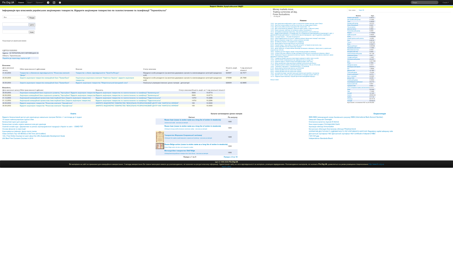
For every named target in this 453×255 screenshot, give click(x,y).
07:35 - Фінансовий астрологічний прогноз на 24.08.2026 (287, 43)
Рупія (348, 36)
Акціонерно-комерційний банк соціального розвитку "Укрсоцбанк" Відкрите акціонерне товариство (57, 92)
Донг (348, 61)
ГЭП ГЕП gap (314, 136)
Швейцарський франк (353, 67)
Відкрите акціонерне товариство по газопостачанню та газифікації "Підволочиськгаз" (128, 98)
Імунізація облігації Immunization (321, 126)
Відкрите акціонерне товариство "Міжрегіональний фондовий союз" (102, 82)
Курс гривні (352, 10)
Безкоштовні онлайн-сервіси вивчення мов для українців (24, 124)
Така (348, 21)
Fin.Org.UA (8, 2)
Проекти (39, 2)
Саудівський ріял (352, 57)
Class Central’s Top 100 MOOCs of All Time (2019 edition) (24, 133)
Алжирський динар (352, 17)
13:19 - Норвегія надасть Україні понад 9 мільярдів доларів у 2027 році (291, 61)
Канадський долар (352, 23)
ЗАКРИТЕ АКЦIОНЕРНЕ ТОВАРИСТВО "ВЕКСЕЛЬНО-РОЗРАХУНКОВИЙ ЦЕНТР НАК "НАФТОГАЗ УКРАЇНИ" (137, 103)
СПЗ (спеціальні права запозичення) (358, 87)
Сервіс (445, 2)
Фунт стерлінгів (351, 76)
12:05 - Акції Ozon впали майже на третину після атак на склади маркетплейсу (294, 25)
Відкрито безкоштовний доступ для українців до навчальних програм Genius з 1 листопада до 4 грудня (42, 117)
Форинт (349, 33)
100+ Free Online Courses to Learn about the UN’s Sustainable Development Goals (33, 136)
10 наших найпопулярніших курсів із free (18, 119)
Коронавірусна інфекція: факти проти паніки (19, 131)
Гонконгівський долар (353, 31)
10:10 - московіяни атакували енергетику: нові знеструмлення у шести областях (295, 32)
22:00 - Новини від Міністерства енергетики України (286, 71)
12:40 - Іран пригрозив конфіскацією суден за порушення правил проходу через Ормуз (297, 23)
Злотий (349, 93)
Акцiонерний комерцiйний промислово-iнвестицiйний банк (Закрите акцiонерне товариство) (55, 98)
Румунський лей (352, 84)
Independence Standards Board (321, 138)
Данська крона (351, 29)
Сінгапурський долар (353, 59)
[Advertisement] (241, 27)
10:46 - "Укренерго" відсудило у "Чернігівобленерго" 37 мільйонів (290, 66)
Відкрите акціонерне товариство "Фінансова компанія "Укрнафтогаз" (46, 103)
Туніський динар (352, 72)
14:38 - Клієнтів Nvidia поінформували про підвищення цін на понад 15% (292, 60)
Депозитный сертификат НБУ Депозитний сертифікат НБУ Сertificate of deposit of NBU (342, 133)
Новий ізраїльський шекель (355, 38)
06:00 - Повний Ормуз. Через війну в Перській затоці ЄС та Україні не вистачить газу (296, 45)
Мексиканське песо (353, 50)
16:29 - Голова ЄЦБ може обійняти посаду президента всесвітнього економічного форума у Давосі (300, 53)
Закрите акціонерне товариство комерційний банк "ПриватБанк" (44, 77)
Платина (349, 99)
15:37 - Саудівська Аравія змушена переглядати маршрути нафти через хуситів (295, 58)
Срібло (349, 97)
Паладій (349, 101)
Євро (348, 89)
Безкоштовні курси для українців (14, 122)
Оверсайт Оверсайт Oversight (320, 119)
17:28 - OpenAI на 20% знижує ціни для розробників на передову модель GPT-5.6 (295, 75)
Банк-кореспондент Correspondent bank (324, 124)
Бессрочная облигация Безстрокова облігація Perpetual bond (332, 129)
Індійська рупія (351, 34)
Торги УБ (361, 10)
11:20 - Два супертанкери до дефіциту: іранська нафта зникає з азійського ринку (295, 28)
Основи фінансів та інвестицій (14, 129)
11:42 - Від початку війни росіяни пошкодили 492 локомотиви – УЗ (290, 27)
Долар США (350, 78)
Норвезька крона (352, 55)
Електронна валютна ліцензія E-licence (324, 122)
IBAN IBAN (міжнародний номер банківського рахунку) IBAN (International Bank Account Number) (346, 117)
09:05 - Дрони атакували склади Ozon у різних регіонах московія (290, 40)
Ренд (348, 63)
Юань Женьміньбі (352, 25)
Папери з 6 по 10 (230, 157)
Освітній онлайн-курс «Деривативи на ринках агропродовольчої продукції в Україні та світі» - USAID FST (42, 126)
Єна (348, 40)
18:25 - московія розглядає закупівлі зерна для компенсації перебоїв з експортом (295, 73)
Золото (349, 95)
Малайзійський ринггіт (353, 48)
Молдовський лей (352, 51)
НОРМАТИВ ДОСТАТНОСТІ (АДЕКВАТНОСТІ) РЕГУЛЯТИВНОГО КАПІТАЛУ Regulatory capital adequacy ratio (351, 131)
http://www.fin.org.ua (376, 164)
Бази (29, 2)
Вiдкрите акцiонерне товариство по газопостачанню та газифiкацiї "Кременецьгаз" (127, 92)
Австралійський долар (354, 19)
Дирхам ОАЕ (351, 70)
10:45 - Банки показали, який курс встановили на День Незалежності (291, 30)
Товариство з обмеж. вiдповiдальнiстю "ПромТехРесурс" (97, 73)
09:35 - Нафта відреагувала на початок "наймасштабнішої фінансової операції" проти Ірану (298, 38)
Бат (348, 68)
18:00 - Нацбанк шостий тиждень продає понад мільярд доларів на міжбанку (293, 51)
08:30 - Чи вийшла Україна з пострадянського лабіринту (287, 41)
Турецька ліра (351, 85)
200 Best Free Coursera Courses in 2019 (17, 138)
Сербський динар (352, 80)
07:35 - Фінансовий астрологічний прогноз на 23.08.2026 (287, 68)
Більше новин (275, 80)
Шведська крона (352, 65)
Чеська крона (351, 27)
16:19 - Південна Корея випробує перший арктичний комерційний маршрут (293, 76)
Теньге (349, 42)
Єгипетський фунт (352, 74)
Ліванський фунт (352, 46)
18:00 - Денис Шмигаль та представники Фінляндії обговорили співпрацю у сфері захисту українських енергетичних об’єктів (301, 49)
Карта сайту (226, 166)
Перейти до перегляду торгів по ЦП (16, 58)
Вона (348, 44)
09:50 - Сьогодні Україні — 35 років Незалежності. (285, 37)
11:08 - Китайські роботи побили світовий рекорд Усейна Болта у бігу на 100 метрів (295, 65)
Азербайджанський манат (355, 82)
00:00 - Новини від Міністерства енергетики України (286, 46)
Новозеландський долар (354, 53)
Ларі (348, 91)
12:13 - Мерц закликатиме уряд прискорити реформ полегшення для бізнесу (293, 63)
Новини (21, 2)
